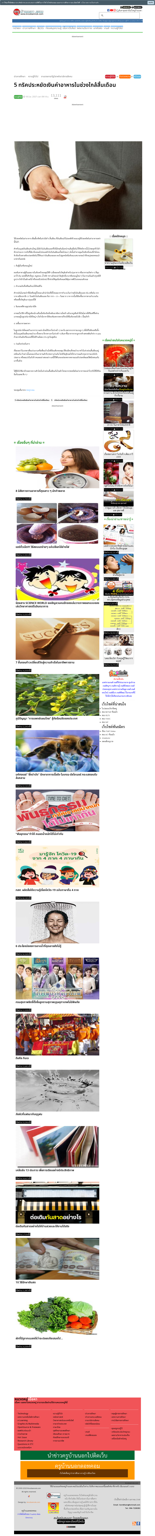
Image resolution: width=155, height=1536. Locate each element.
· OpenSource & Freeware (29, 1427)
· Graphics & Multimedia (28, 1423)
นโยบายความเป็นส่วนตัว (90, 3)
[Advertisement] (77, 54)
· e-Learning (22, 1420)
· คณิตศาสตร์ (57, 1417)
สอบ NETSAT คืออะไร (109, 712)
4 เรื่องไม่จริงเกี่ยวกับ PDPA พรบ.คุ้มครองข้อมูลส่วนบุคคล (118, 598)
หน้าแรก (137, 76)
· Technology (22, 1413)
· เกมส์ (87, 1431)
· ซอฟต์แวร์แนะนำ (24, 1430)
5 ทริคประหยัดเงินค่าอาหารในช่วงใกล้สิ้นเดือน (32, 400)
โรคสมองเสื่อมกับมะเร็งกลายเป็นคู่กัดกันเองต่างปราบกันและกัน (118, 369)
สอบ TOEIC (106, 719)
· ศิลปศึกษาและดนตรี (60, 1437)
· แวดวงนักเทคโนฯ (24, 1447)
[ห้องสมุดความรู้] (53, 27)
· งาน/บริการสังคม (91, 1420)
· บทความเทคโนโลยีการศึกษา (28, 1417)
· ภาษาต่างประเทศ (59, 1423)
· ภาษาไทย (56, 1427)
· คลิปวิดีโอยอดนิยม (92, 1423)
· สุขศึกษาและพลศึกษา (61, 1430)
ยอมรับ (151, 2)
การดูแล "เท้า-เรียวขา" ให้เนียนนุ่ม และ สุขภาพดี (118, 509)
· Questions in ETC (25, 1444)
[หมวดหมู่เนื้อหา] (69, 27)
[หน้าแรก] (17, 27)
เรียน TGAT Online (109, 731)
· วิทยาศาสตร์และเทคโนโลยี (63, 1420)
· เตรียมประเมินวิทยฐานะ (120, 1431)
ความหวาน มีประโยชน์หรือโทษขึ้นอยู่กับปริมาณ (119, 394)
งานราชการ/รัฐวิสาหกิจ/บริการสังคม (56, 76)
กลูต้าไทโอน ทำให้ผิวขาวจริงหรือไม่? (118, 485)
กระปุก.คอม (30, 390)
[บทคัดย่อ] (98, 27)
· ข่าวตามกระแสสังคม (93, 1417)
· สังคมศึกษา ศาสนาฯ (61, 1434)
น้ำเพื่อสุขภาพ (118, 575)
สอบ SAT (105, 722)
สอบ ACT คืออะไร (108, 734)
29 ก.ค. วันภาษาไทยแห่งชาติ (118, 424)
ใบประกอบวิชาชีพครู (109, 708)
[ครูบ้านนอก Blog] (41, 27)
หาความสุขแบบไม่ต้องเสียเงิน (119, 262)
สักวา (119, 629)
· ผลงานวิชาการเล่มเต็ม (120, 1435)
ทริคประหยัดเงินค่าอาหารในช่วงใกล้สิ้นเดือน (70, 400)
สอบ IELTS (106, 715)
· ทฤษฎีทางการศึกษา (119, 1413)
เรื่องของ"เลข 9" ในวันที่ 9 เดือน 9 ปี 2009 (118, 455)
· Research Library (25, 1440)
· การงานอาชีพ (58, 1440)
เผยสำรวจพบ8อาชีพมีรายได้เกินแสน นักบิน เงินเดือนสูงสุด (118, 547)
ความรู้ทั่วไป (33, 76)
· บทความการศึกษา (118, 1417)
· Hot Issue (22, 1437)
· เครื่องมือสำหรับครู (119, 1438)
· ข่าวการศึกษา (90, 1413)
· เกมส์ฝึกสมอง (90, 1435)
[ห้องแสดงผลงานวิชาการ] (84, 27)
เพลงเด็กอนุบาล (107, 741)
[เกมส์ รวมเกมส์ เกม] (106, 27)
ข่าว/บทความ (124, 76)
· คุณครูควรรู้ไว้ (117, 1428)
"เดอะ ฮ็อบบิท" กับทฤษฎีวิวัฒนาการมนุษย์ (118, 659)
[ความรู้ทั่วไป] (117, 27)
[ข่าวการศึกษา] (29, 27)
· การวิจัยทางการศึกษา (120, 1420)
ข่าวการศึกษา (19, 76)
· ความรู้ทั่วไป (57, 1413)
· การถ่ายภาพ (22, 1434)
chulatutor (106, 738)
